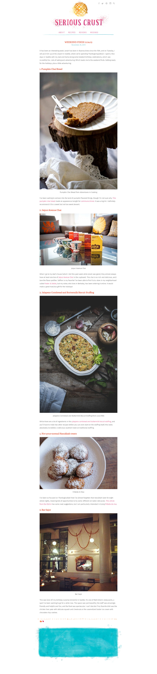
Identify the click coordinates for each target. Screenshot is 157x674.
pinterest (106, 3)
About (62, 32)
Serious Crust (79, 15)
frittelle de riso (111, 504)
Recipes (72, 32)
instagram (110, 3)
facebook (98, 3)
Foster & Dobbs (51, 284)
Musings (94, 32)
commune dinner (87, 201)
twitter (102, 3)
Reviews (83, 32)
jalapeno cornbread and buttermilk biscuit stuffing (91, 421)
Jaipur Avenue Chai (66, 277)
